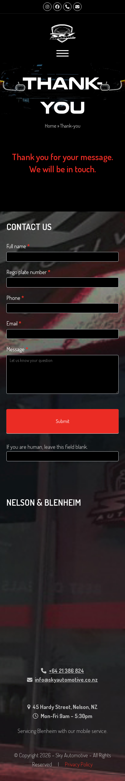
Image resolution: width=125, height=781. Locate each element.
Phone (15, 297)
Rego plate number (28, 272)
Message (17, 349)
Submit (62, 421)
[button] (62, 53)
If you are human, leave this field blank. (47, 446)
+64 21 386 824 (66, 670)
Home (50, 125)
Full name (18, 246)
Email (13, 323)
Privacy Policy (79, 764)
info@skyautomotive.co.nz (66, 679)
